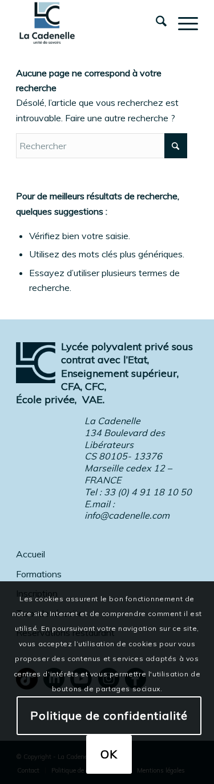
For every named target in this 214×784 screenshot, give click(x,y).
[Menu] (182, 23)
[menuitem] (155, 23)
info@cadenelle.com (126, 515)
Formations (39, 574)
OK (109, 754)
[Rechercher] (155, 23)
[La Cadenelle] (88, 23)
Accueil (30, 554)
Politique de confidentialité (109, 715)
